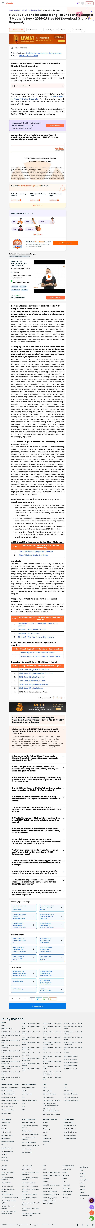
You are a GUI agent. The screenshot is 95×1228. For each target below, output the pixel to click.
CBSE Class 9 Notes (70, 1135)
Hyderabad (66, 1185)
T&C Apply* (38, 246)
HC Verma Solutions (8, 1091)
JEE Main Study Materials (30, 1134)
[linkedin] (82, 1225)
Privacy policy (34, 1225)
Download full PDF (55, 125)
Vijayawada (66, 1188)
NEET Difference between (51, 1185)
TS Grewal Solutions (7, 1110)
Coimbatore (84, 1167)
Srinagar (82, 1189)
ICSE (65, 1088)
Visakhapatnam (68, 1191)
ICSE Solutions (68, 1091)
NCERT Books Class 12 (71, 1056)
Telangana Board (7, 1151)
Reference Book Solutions (9, 1088)
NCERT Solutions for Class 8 (73, 1023)
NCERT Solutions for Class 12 (10, 1032)
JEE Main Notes (6, 1183)
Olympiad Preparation (29, 1100)
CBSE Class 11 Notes (70, 1129)
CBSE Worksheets (48, 1097)
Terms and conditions (49, 1225)
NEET (23, 1097)
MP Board (4, 1145)
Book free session (66, 243)
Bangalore (66, 1175)
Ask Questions (27, 1152)
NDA (23, 1104)
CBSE (44, 1088)
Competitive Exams (28, 1088)
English (45, 1135)
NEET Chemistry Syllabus (51, 1194)
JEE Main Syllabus (7, 1194)
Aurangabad (84, 1180)
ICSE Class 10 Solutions (71, 1094)
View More (36, 205)
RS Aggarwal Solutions (8, 1097)
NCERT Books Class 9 (70, 1066)
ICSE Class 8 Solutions (71, 1100)
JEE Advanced (26, 1094)
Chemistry (46, 1129)
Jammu (82, 1192)
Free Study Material (28, 1122)
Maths (45, 1132)
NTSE (23, 1110)
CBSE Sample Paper (49, 1094)
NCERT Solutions (15, 10)
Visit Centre (15, 200)
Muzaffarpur (67, 1169)
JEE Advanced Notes (29, 1183)
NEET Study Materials (29, 1143)
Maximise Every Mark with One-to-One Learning (43, 53)
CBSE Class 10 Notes (70, 1132)
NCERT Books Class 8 (70, 1069)
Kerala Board (5, 1138)
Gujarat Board (6, 1132)
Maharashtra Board (7, 1142)
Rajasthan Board (6, 1148)
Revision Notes (68, 1122)
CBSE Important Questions (51, 1100)
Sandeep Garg (6, 1113)
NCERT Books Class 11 (70, 1059)
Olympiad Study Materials (30, 1146)
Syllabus (64, 30)
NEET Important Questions (51, 1172)
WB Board (4, 1161)
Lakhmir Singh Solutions (9, 1104)
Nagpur (82, 1173)
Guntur (82, 1177)
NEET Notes (46, 1179)
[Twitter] (87, 1225)
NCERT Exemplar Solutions (10, 1100)
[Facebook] (77, 1225)
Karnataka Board (6, 1135)
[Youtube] (93, 1225)
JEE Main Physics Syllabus (9, 1198)
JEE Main (25, 1091)
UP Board (4, 1157)
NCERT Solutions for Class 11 (31, 1023)
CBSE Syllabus (47, 1091)
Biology (45, 1126)
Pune (81, 1170)
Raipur (82, 1183)
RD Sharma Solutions (8, 1094)
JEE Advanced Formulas (30, 1186)
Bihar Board (5, 1129)
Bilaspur (82, 1186)
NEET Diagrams (48, 1182)
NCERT (3, 1025)
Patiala (65, 1179)
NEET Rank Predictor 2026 (28, 56)
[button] (17, 222)
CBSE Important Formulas (51, 1114)
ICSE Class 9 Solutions (71, 1097)
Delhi (64, 1182)
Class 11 (24, 10)
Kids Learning (26, 1149)
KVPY (24, 1107)
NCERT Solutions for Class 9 (52, 1053)
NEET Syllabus (47, 1188)
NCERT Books (68, 1053)
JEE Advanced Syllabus (29, 1194)
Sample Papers (49, 30)
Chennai (65, 1172)
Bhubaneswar (84, 1196)
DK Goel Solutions (7, 1107)
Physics (45, 1122)
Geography (46, 1142)
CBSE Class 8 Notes (70, 1138)
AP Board (4, 1126)
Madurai (65, 1198)
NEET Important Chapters (51, 1175)
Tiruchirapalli (67, 1194)
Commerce (47, 1138)
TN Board (4, 1154)
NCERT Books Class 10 (71, 1062)
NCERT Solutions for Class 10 (52, 1023)
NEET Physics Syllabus (50, 1191)
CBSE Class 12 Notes (70, 1126)
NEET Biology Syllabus (50, 1198)
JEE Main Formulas (7, 1186)
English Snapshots (35, 10)
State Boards (5, 1122)
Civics (45, 1145)
